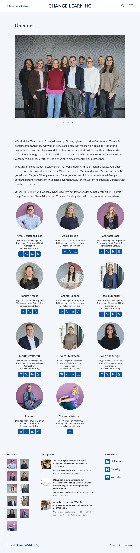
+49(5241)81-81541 (29, 311)
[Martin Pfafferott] (12, 501)
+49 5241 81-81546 (26, 431)
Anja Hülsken (70, 235)
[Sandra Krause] (24, 476)
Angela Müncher (110, 295)
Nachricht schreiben (21, 254)
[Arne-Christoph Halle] (12, 464)
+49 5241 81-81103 (67, 311)
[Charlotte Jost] (12, 476)
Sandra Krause (29, 295)
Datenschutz (115, 545)
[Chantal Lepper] (12, 488)
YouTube (107, 477)
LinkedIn (32, 254)
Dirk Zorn (29, 416)
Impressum (127, 545)
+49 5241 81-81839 (107, 251)
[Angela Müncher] (24, 488)
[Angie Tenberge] (12, 513)
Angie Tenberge (110, 355)
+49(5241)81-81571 (70, 251)
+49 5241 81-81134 (107, 374)
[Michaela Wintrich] (12, 526)
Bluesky (107, 469)
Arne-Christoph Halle (29, 235)
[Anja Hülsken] (24, 464)
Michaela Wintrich (70, 416)
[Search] (123, 6)
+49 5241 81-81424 (107, 314)
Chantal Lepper (70, 295)
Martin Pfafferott (29, 355)
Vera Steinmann (70, 355)
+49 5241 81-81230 (67, 374)
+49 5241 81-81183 (26, 374)
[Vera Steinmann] (24, 501)
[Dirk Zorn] (24, 513)
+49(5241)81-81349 (26, 254)
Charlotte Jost (110, 235)
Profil (38, 254)
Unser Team (12, 454)
